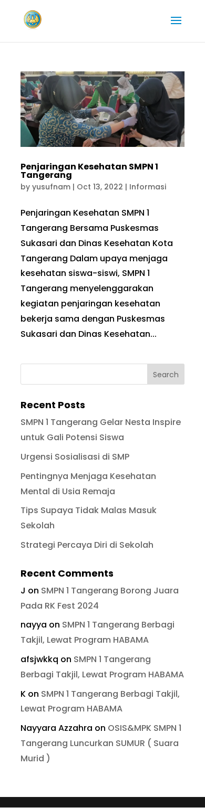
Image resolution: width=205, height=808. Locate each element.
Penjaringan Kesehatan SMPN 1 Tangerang (89, 171)
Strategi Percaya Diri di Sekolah (86, 545)
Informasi (147, 187)
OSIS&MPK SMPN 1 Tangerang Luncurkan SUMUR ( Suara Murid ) (100, 743)
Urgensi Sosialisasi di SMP (74, 457)
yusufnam (51, 187)
